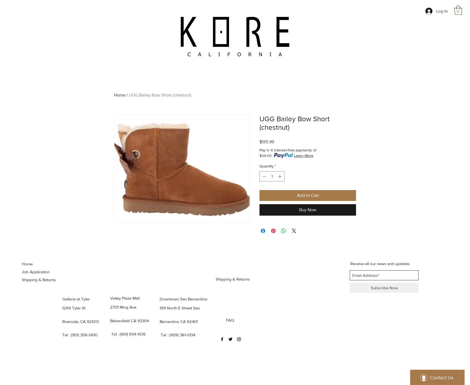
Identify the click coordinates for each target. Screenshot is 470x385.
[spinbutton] (272, 176)
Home (119, 95)
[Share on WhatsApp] (283, 231)
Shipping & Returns (39, 279)
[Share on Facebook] (263, 231)
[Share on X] (294, 231)
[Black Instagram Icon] (239, 339)
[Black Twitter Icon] (230, 339)
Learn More (303, 155)
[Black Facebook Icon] (222, 339)
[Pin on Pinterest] (273, 231)
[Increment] (280, 176)
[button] (458, 10)
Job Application (36, 271)
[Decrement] (263, 176)
